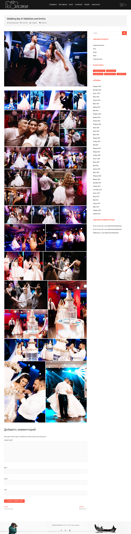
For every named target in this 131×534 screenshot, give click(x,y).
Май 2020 (95, 165)
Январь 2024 (96, 117)
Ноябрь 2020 (96, 155)
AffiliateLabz (96, 233)
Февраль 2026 (97, 86)
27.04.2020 (24, 23)
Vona (94, 49)
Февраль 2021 (97, 148)
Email (6, 479)
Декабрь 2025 (97, 90)
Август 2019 (96, 193)
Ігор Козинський (13, 23)
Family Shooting (97, 59)
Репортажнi (110, 74)
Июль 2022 (96, 128)
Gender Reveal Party (98, 45)
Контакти (96, 5)
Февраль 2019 (97, 210)
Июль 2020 (96, 162)
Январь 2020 (96, 179)
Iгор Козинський (57, 525)
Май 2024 (95, 110)
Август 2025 (96, 93)
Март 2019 (96, 207)
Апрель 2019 (96, 203)
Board (94, 56)
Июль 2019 (96, 196)
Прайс (87, 5)
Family (95, 52)
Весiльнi (44, 23)
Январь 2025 (96, 107)
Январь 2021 (96, 152)
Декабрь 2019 (97, 183)
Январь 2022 (96, 138)
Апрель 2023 (96, 121)
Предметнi (98, 74)
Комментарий (8, 440)
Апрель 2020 (96, 169)
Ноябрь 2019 (96, 186)
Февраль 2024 (97, 114)
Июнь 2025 (96, 97)
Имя (5, 468)
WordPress (65, 525)
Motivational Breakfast (115, 226)
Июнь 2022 (96, 131)
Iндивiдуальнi (99, 70)
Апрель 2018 (96, 214)
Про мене (63, 5)
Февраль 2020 (97, 176)
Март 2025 (96, 104)
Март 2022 (96, 134)
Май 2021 (95, 145)
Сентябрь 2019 (97, 190)
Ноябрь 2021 (96, 141)
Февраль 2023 (97, 124)
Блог (71, 5)
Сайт (5, 490)
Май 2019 (95, 200)
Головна (53, 5)
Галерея (78, 5)
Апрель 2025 (96, 100)
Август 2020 (96, 159)
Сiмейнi (121, 74)
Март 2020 (96, 172)
